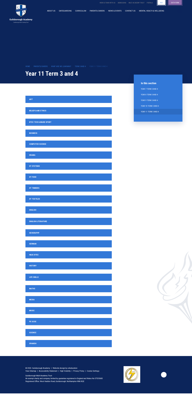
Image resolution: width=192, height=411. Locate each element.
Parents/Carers (41, 66)
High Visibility (65, 371)
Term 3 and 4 (80, 66)
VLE (161, 3)
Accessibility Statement (48, 371)
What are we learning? (61, 66)
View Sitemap (30, 371)
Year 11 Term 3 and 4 (98, 66)
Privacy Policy (78, 371)
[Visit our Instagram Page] (173, 11)
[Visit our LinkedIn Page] (170, 11)
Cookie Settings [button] (93, 371)
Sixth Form (175, 3)
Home (27, 66)
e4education (72, 368)
